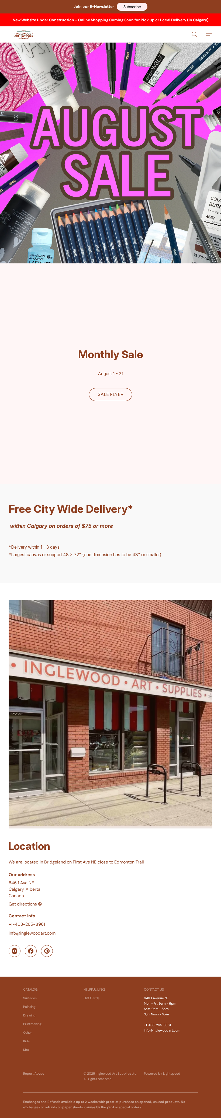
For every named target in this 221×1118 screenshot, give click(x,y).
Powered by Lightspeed (162, 1073)
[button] (132, 7)
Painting (29, 1007)
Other (27, 1032)
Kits (26, 1050)
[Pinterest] (47, 951)
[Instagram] (14, 951)
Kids (26, 1041)
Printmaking (32, 1024)
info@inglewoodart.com (32, 933)
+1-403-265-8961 (27, 924)
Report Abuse (33, 1073)
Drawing (29, 1015)
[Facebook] (31, 951)
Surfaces (30, 998)
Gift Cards (91, 998)
